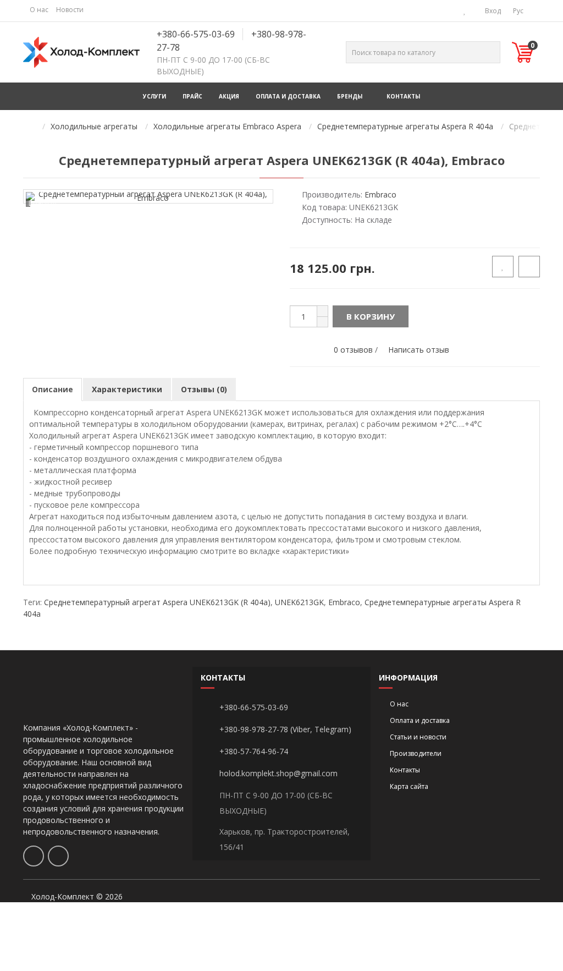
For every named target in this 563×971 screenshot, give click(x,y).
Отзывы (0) (204, 389)
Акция (229, 96)
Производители (415, 753)
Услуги (154, 96)
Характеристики (127, 389)
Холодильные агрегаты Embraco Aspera (227, 126)
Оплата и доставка (288, 96)
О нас (39, 9)
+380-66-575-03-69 (196, 34)
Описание (52, 389)
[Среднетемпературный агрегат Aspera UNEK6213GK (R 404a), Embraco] (148, 196)
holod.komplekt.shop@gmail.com (278, 773)
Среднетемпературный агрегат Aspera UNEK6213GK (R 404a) (157, 602)
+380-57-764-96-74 (253, 751)
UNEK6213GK (299, 602)
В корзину (370, 316)
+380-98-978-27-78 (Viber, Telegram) (285, 729)
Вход (492, 10)
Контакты (403, 96)
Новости (70, 9)
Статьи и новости (418, 737)
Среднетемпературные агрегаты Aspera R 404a (405, 126)
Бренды (349, 96)
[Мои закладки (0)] (464, 10)
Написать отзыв (418, 349)
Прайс (192, 96)
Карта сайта (409, 786)
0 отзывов (353, 349)
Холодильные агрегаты (94, 126)
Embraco (344, 602)
